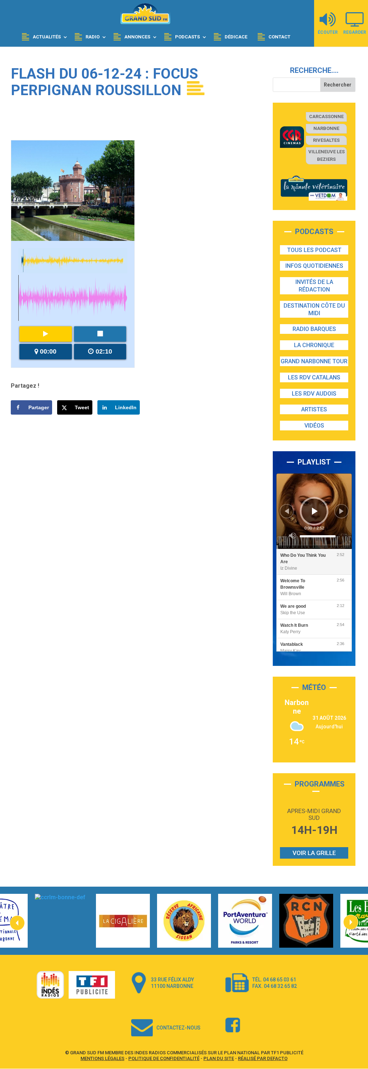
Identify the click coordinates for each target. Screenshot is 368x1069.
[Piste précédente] (287, 511)
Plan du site (218, 1058)
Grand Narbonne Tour (314, 361)
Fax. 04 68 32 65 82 (274, 986)
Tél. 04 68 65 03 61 (274, 979)
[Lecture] (315, 511)
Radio (93, 36)
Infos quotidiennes (314, 265)
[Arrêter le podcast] (100, 334)
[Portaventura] (245, 921)
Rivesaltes (326, 140)
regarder (354, 32)
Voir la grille (314, 852)
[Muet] (292, 535)
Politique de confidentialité (163, 1058)
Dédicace (236, 36)
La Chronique (314, 345)
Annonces (137, 36)
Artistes (314, 409)
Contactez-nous (178, 1028)
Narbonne (326, 128)
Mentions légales (102, 1058)
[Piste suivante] (341, 511)
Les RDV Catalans (314, 377)
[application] (314, 511)
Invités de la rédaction (314, 286)
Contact (279, 36)
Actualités (47, 36)
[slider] (318, 536)
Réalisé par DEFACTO (263, 1058)
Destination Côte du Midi (314, 309)
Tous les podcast (314, 250)
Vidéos (314, 425)
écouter (328, 32)
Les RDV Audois (314, 393)
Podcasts (187, 36)
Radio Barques (314, 329)
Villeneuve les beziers (326, 155)
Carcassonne (326, 116)
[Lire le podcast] (45, 334)
